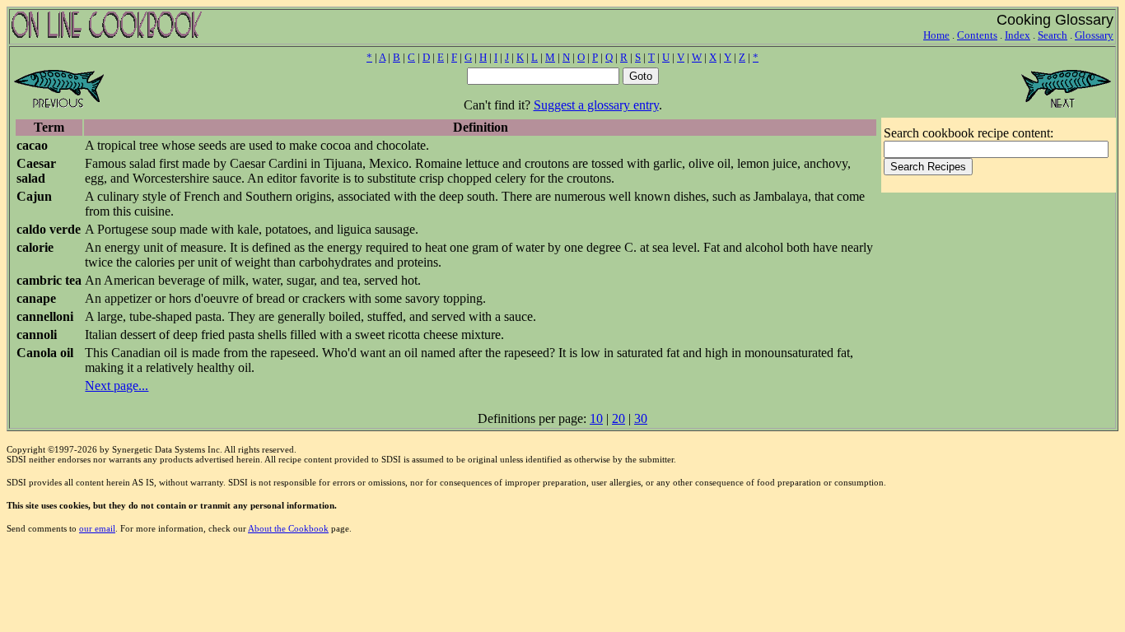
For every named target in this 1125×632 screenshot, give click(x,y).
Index (1017, 35)
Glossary (1094, 35)
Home (936, 35)
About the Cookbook (288, 528)
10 (596, 418)
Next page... (116, 386)
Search (1052, 35)
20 (618, 418)
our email (97, 528)
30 (640, 418)
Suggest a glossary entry (596, 105)
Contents (977, 35)
